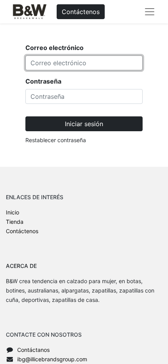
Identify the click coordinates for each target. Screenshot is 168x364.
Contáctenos (81, 12)
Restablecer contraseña (55, 140)
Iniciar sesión (84, 124)
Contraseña (43, 81)
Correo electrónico (54, 48)
